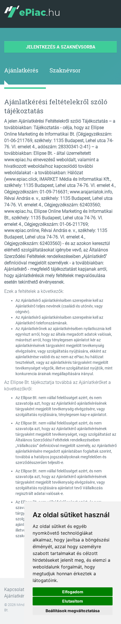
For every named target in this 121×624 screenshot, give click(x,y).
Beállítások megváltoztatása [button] (73, 610)
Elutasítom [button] (72, 601)
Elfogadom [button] (72, 591)
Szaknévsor (65, 70)
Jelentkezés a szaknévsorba (60, 47)
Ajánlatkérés (21, 70)
